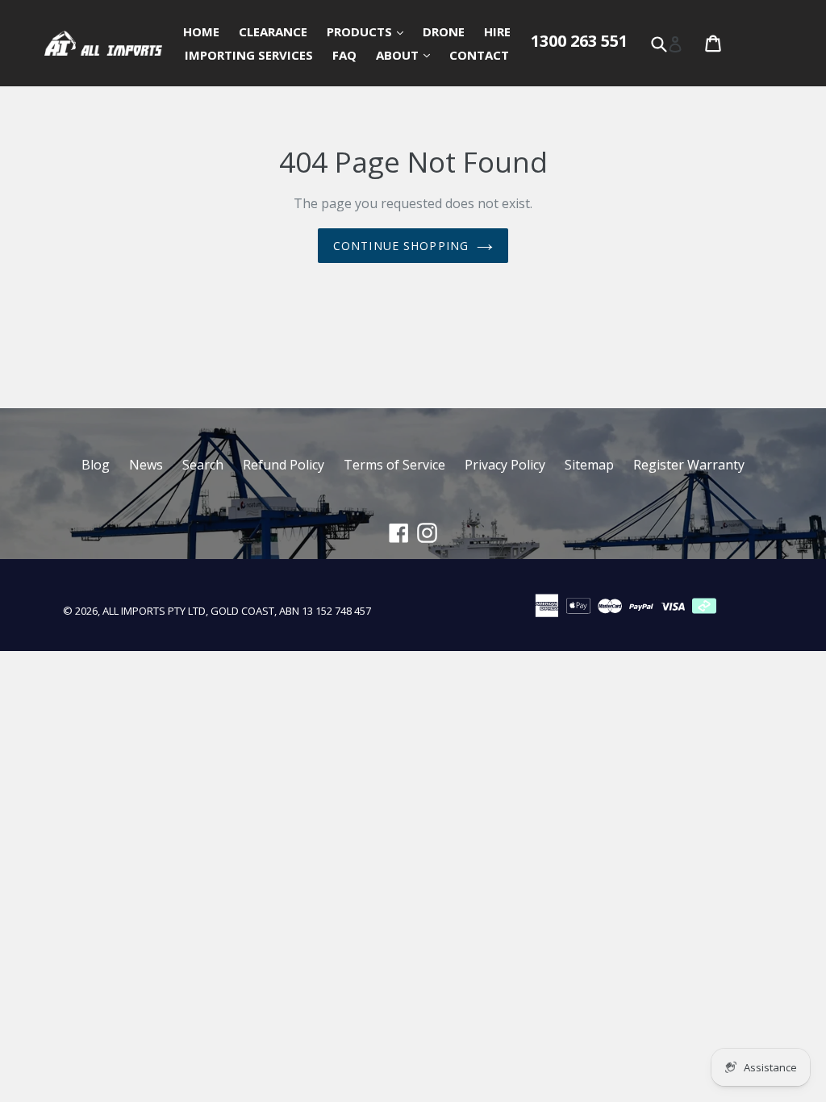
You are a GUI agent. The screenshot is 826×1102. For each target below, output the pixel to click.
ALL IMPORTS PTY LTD (154, 610)
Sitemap (589, 465)
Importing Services (249, 55)
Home (201, 31)
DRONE (444, 31)
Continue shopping (401, 245)
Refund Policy (283, 465)
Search (202, 465)
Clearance (273, 31)
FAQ (344, 55)
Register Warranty (689, 465)
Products (369, 31)
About (407, 54)
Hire (497, 31)
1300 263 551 (579, 41)
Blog (95, 465)
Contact (479, 55)
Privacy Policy (505, 465)
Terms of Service (394, 465)
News (146, 465)
